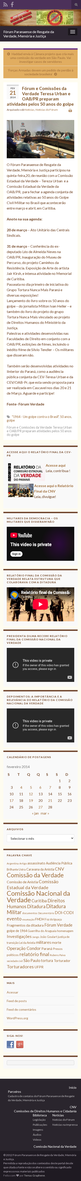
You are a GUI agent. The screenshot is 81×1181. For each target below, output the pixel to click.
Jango (35, 936)
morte (56, 942)
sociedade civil (15, 960)
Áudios (37, 1134)
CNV (59, 868)
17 (11, 800)
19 (31, 800)
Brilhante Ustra (16, 869)
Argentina (13, 863)
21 (50, 800)
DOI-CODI (64, 912)
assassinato (36, 863)
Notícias (29, 109)
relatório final (34, 954)
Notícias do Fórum (47, 109)
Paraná (46, 949)
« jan (35, 813)
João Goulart (48, 937)
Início (72, 1087)
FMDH (39, 919)
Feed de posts (17, 1001)
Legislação (39, 1119)
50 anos (65, 417)
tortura (47, 960)
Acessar (12, 992)
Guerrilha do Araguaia (42, 931)
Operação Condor (24, 948)
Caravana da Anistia (40, 869)
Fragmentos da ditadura (25, 925)
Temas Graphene (34, 1175)
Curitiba (39, 900)
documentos (29, 913)
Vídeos (37, 1139)
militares (43, 942)
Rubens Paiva (57, 955)
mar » (45, 813)
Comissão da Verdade (35, 875)
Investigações (19, 936)
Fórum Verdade (58, 924)
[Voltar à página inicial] (40, 17)
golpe (11, 420)
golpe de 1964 (17, 931)
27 (40, 807)
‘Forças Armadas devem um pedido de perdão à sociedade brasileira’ (40, 72)
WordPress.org (17, 1018)
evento (14, 918)
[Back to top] (70, 1170)
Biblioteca (40, 1115)
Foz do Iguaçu (53, 919)
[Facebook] (12, 3)
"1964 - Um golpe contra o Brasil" (35, 417)
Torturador (62, 961)
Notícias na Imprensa (65, 1124)
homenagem (65, 931)
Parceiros (14, 1091)
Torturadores (20, 966)
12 (31, 794)
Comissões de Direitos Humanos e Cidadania (45, 1111)
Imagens (38, 1129)
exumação (28, 919)
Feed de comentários (21, 1009)
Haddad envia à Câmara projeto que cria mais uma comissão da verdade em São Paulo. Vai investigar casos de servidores (42, 57)
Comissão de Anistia (22, 882)
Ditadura (36, 906)
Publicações (40, 1124)
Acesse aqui (55, 465)
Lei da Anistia (27, 942)
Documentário (46, 913)
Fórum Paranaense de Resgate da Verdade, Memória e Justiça (28, 33)
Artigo (23, 863)
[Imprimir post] (70, 110)
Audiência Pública (59, 863)
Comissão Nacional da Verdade (38, 896)
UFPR (38, 967)
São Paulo (31, 960)
